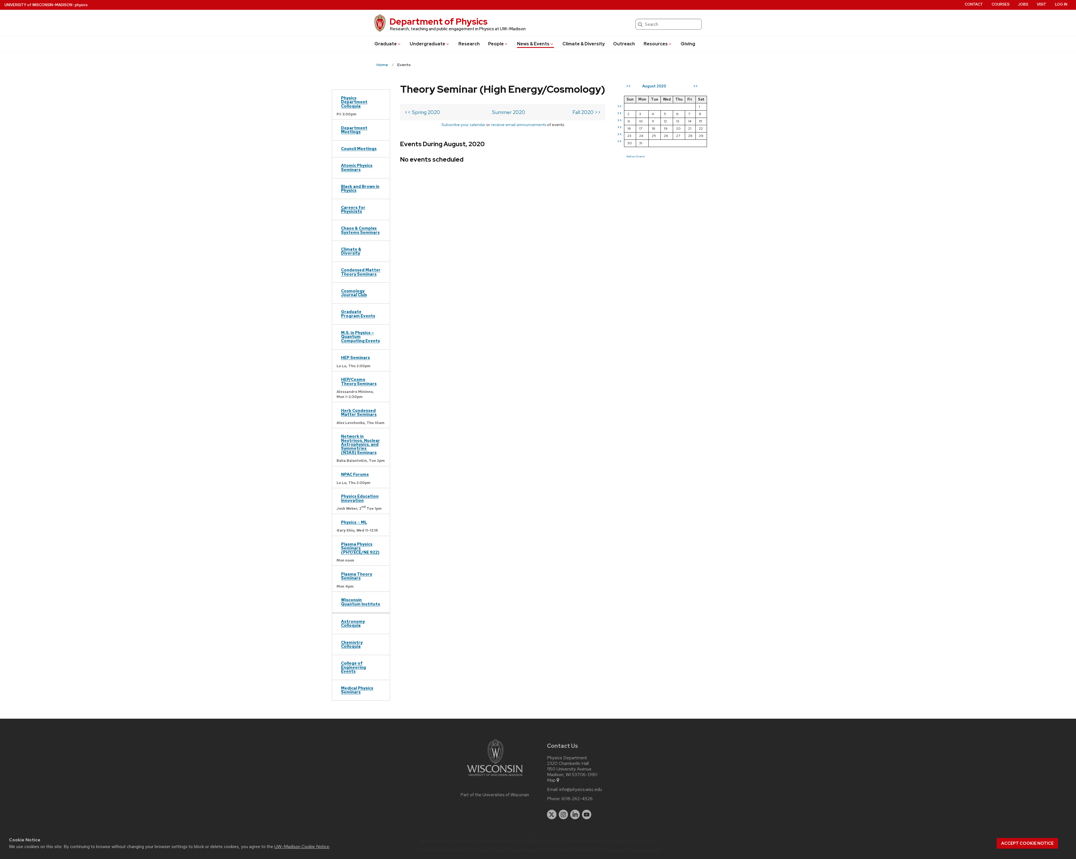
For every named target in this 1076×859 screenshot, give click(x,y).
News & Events (533, 44)
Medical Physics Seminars (357, 690)
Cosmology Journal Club (354, 292)
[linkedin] (575, 814)
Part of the (495, 795)
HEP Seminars (355, 357)
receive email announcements (518, 124)
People (496, 44)
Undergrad (427, 44)
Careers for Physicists (353, 209)
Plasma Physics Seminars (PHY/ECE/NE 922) (360, 548)
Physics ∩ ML (354, 522)
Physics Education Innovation (360, 498)
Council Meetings (359, 148)
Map (551, 780)
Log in (1061, 4)
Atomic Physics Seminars (356, 167)
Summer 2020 (508, 112)
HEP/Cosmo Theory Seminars (359, 381)
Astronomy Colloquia (353, 623)
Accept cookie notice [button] (1027, 843)
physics (81, 5)
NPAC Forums (355, 474)
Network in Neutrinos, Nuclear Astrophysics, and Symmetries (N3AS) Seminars (360, 444)
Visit (1041, 4)
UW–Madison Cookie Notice (301, 846)
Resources (656, 44)
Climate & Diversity (583, 44)
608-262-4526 (577, 799)
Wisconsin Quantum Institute (360, 601)
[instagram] (563, 814)
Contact (974, 4)
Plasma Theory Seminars (356, 576)
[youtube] (587, 814)
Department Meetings (354, 129)
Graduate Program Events (358, 313)
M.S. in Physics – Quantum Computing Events (360, 336)
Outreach (624, 44)
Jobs (1023, 4)
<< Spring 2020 (422, 112)
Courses (1001, 4)
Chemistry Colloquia (352, 644)
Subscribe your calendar (463, 124)
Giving (688, 44)
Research (469, 44)
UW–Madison (38, 5)
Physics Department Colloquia (354, 102)
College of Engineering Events (353, 667)
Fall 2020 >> (586, 112)
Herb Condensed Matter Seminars (359, 412)
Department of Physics (438, 21)
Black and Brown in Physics (360, 188)
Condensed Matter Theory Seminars (361, 271)
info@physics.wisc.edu (580, 789)
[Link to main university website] (495, 777)
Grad (385, 44)
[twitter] (551, 814)
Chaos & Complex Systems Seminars (360, 230)
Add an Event (635, 156)
